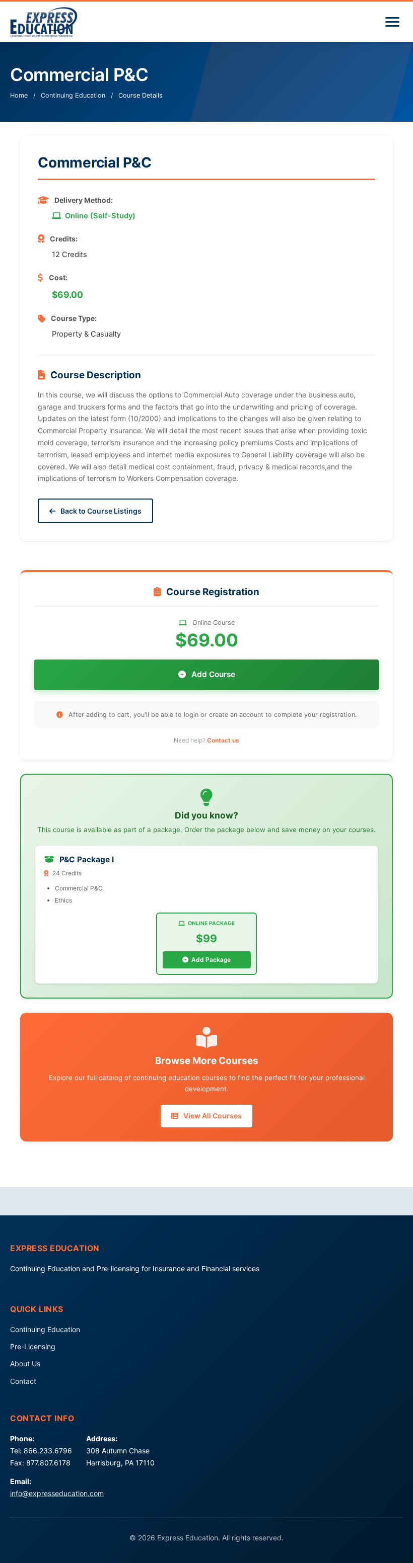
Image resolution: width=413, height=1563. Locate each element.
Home (19, 95)
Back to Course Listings (100, 511)
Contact (23, 1381)
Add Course (212, 674)
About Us (25, 1363)
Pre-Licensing (32, 1346)
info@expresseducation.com (57, 1493)
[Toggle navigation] (392, 22)
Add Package (210, 959)
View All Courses (212, 1115)
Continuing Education (73, 95)
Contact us (223, 740)
